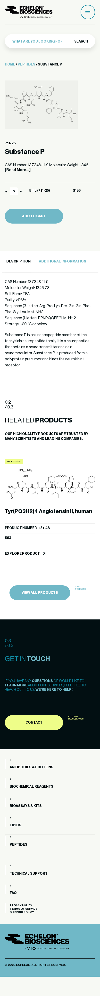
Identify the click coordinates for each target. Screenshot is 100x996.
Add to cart (34, 216)
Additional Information (62, 261)
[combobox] (38, 41)
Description (18, 261)
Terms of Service (23, 909)
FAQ (13, 893)
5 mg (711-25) (39, 190)
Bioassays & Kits (26, 806)
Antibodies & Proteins (31, 767)
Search (81, 41)
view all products (40, 593)
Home (10, 64)
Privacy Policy (21, 905)
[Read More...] (18, 170)
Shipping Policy (22, 912)
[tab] (18, 262)
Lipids (15, 825)
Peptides (26, 64)
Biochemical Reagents (31, 786)
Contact (33, 722)
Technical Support (29, 873)
